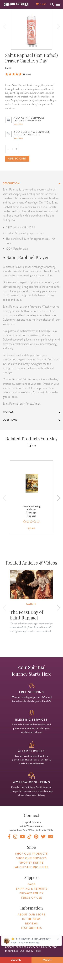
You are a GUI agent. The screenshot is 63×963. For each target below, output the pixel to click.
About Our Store (31, 914)
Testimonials (31, 928)
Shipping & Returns (31, 889)
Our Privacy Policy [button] (30, 951)
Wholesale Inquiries (31, 867)
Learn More (18, 123)
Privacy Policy (31, 893)
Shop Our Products (31, 854)
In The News (31, 919)
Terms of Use (31, 898)
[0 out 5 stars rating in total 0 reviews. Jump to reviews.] (31, 521)
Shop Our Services (31, 858)
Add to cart (17, 158)
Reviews (31, 923)
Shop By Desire (31, 863)
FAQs (31, 884)
